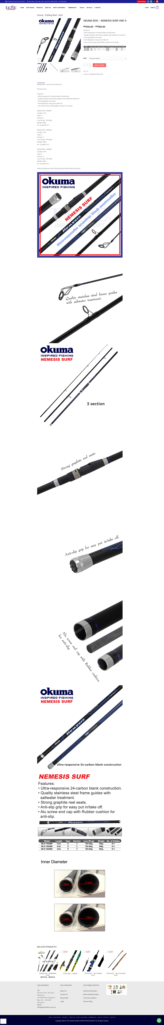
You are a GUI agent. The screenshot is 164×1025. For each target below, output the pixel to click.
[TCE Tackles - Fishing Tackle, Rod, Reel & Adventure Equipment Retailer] (11, 7)
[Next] (77, 40)
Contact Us (64, 994)
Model (85, 58)
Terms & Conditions (90, 998)
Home (22, 7)
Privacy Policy (88, 1001)
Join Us (82, 7)
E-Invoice (97, 7)
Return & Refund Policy (91, 994)
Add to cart (99, 65)
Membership (72, 7)
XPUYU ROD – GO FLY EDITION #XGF (116, 974)
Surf (61, 15)
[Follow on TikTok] (154, 1)
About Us (48, 7)
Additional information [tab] (54, 84)
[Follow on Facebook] (148, 1)
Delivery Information (90, 991)
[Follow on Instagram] (151, 1)
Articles (89, 7)
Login (62, 1001)
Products (39, 7)
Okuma (98, 74)
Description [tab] (41, 84)
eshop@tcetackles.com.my (46, 1007)
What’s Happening (59, 7)
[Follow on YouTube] (157, 1)
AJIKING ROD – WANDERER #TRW (47, 974)
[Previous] (40, 40)
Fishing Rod (51, 15)
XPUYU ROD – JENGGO (70, 973)
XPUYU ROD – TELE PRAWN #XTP (93, 974)
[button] (147, 7)
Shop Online (30, 7)
